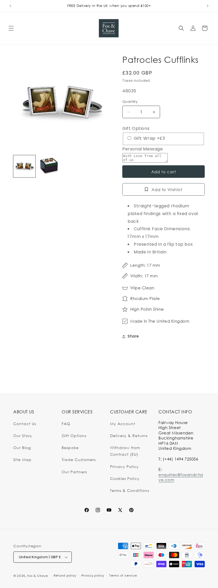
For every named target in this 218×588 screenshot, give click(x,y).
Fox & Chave (37, 576)
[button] (11, 28)
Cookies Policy (125, 478)
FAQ (66, 423)
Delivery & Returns (129, 435)
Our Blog (22, 447)
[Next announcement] (207, 6)
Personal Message (142, 149)
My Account (122, 423)
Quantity (129, 101)
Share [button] (133, 336)
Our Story (22, 435)
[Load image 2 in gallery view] (49, 166)
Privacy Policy (124, 466)
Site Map (22, 459)
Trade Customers (79, 459)
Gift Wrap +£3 (148, 138)
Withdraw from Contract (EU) (125, 451)
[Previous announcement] (10, 6)
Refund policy (65, 575)
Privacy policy (92, 575)
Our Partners (74, 472)
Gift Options (135, 128)
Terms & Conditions (129, 490)
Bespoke (70, 447)
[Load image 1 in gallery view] (24, 166)
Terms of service (123, 575)
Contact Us (24, 423)
